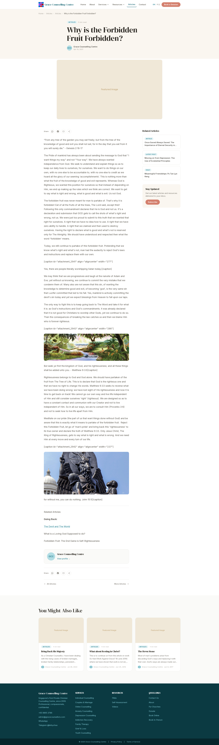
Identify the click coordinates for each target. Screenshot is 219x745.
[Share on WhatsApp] (52, 131)
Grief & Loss (80, 728)
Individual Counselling (84, 698)
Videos (115, 706)
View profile (63, 559)
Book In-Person (155, 720)
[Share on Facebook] (58, 131)
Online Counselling (83, 706)
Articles (131, 4)
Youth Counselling (83, 733)
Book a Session (171, 4)
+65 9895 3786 (45, 713)
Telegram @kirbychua (48, 725)
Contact (142, 4)
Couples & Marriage (84, 702)
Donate (152, 711)
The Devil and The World (57, 526)
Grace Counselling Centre (59, 4)
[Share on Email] (63, 131)
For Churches (154, 706)
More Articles (120, 584)
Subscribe (152, 202)
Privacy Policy (116, 742)
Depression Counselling (85, 715)
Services (102, 4)
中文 (158, 4)
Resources (117, 4)
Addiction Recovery (84, 720)
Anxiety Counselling (83, 711)
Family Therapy (82, 724)
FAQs (114, 698)
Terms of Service (133, 742)
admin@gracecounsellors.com (52, 717)
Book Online (154, 715)
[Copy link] (69, 131)
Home (83, 4)
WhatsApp (43, 721)
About (92, 4)
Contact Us (154, 698)
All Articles (51, 584)
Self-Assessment (119, 702)
